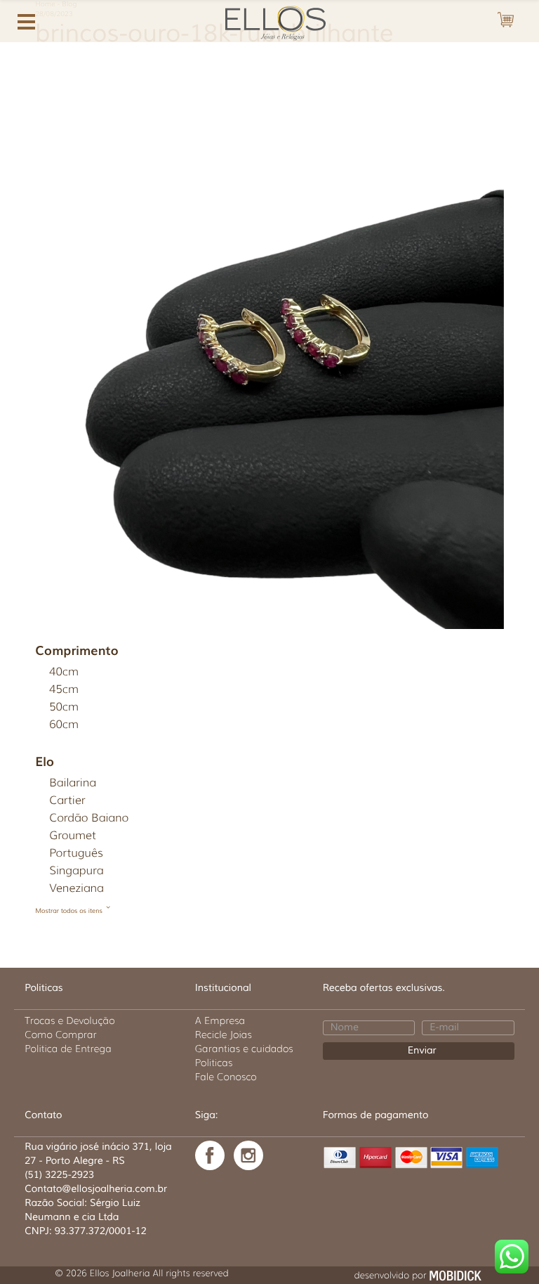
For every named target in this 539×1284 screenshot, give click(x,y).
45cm (64, 689)
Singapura (76, 871)
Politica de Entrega (68, 1049)
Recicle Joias (223, 1034)
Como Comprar (61, 1034)
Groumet (72, 836)
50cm (64, 707)
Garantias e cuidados (244, 1049)
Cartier (67, 801)
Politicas (214, 1063)
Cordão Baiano (88, 818)
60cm (64, 725)
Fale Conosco (226, 1077)
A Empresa (220, 1020)
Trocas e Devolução (69, 1020)
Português (76, 853)
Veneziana (76, 888)
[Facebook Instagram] (248, 1155)
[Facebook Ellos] (210, 1155)
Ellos (269, 21)
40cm (64, 672)
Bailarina (72, 783)
